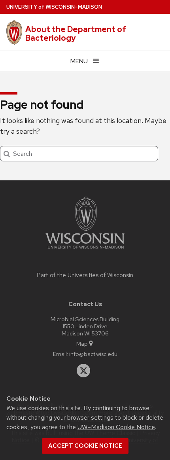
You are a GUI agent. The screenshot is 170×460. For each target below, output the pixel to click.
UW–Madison (54, 7)
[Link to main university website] (85, 250)
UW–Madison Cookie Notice (116, 427)
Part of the (85, 275)
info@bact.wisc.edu (93, 354)
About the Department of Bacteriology (75, 33)
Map (82, 343)
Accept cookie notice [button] (85, 446)
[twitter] (83, 370)
